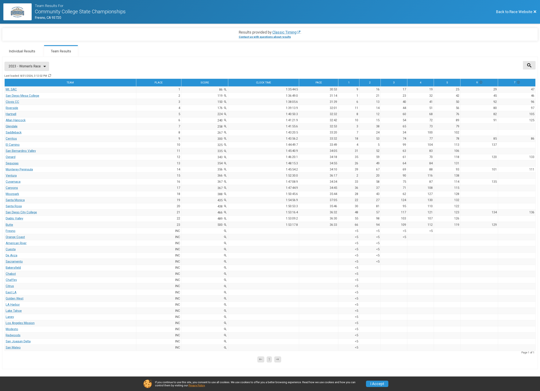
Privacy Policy (197, 385)
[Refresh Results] (49, 76)
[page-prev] (260, 359)
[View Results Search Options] (529, 65)
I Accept (377, 384)
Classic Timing (284, 32)
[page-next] (277, 359)
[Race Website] (19, 11)
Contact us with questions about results (265, 36)
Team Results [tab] (61, 51)
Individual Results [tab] (22, 51)
